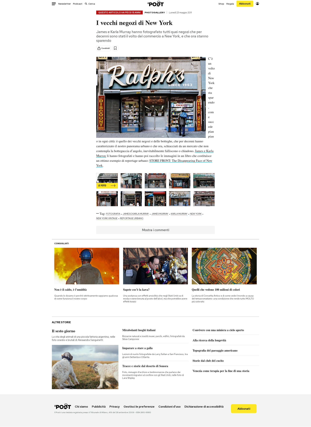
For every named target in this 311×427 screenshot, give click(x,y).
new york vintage (106, 218)
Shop (221, 3)
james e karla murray (136, 213)
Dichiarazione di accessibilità (204, 406)
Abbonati (245, 3)
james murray (159, 213)
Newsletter (64, 3)
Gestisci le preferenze (139, 406)
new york (196, 213)
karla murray (179, 213)
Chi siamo (81, 406)
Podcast (77, 3)
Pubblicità (99, 406)
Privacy (114, 406)
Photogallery (155, 12)
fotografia (113, 213)
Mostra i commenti (155, 230)
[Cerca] (86, 4)
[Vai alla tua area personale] (257, 3)
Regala (230, 3)
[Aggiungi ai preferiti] (115, 48)
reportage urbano (131, 218)
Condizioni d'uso (169, 406)
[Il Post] (155, 3)
